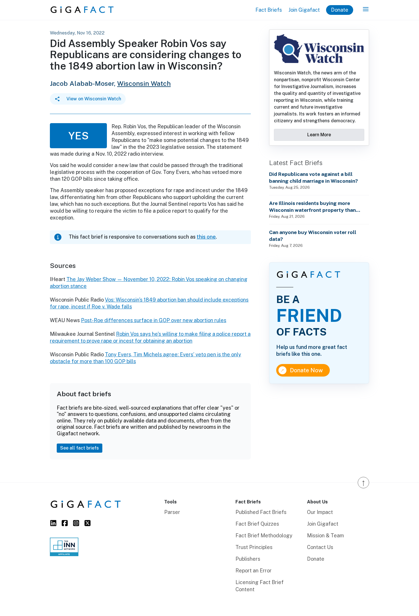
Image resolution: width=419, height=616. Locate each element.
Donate (339, 10)
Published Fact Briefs (260, 512)
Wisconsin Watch (144, 83)
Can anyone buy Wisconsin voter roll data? (312, 235)
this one (206, 237)
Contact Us (320, 547)
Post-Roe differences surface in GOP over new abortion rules (153, 320)
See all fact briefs (79, 448)
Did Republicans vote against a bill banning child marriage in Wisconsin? (313, 177)
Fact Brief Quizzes (257, 524)
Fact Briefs (268, 10)
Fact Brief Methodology (263, 535)
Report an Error (253, 571)
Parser (172, 512)
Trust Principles (253, 547)
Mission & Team (325, 535)
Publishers (247, 559)
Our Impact (320, 512)
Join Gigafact (304, 10)
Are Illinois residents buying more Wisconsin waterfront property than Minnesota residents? (312, 207)
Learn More (319, 134)
